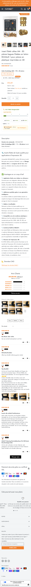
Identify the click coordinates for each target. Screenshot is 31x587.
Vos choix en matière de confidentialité (17, 582)
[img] (5, 331)
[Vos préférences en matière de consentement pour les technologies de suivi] (28, 584)
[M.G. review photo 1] (5, 397)
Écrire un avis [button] (16, 293)
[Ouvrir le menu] (2, 9)
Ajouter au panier (15, 104)
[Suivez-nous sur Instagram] (6, 561)
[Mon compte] (25, 9)
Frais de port (18, 88)
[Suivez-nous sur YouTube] (9, 561)
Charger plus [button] (15, 457)
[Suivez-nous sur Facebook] (3, 561)
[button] (5, 66)
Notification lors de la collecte (10, 585)
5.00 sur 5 (19, 277)
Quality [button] (15, 320)
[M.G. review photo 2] (14, 397)
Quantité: (4, 98)
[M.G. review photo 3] (23, 397)
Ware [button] (21, 320)
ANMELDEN (12, 547)
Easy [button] (10, 320)
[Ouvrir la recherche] (22, 9)
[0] (28, 9)
